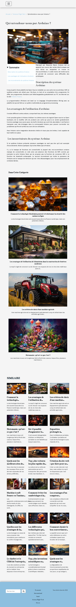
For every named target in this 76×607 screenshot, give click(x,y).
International (38, 593)
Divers (38, 603)
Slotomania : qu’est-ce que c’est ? (38, 355)
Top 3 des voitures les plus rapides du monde (36, 464)
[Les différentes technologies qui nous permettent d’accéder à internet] (38, 518)
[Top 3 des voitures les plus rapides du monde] (38, 452)
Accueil (8, 14)
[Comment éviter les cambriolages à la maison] (38, 484)
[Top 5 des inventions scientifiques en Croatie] (38, 550)
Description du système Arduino (18, 72)
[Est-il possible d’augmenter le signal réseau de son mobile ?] (38, 420)
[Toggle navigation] (9, 3)
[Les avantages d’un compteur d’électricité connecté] (59, 484)
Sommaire (14, 67)
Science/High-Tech (19, 14)
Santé (38, 596)
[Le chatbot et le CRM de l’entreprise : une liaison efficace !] (16, 550)
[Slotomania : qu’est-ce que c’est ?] (38, 335)
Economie (38, 590)
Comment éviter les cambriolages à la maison (37, 495)
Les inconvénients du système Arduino (21, 80)
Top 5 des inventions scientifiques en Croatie (37, 561)
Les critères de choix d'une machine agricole (38, 309)
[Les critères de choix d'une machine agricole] (38, 290)
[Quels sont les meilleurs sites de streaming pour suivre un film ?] (16, 452)
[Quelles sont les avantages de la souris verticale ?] (16, 518)
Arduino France (16, 96)
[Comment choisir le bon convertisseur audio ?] (59, 518)
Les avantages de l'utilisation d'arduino (21, 76)
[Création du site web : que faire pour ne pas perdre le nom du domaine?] (59, 452)
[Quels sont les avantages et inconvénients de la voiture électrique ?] (59, 550)
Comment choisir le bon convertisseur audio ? (59, 530)
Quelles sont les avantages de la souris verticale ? (15, 530)
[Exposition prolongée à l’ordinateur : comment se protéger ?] (59, 420)
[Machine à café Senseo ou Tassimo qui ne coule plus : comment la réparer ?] (16, 484)
